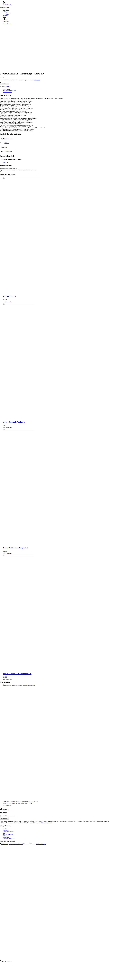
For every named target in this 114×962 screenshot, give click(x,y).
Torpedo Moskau (8, 138)
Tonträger (7, 86)
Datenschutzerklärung (46, 822)
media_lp (5, 162)
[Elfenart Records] (4, 7)
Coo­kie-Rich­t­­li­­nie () (8, 838)
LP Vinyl (6, 143)
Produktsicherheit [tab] (7, 92)
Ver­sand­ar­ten (6, 837)
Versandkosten (37, 80)
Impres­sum (5, 830)
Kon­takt (5, 828)
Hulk (5, 147)
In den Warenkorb (5, 83)
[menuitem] (58, 10)
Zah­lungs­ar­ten (6, 835)
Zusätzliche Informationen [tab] (9, 90)
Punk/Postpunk (8, 151)
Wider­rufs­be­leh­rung (8, 834)
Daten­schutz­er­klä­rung (8, 831)
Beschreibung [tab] (6, 89)
